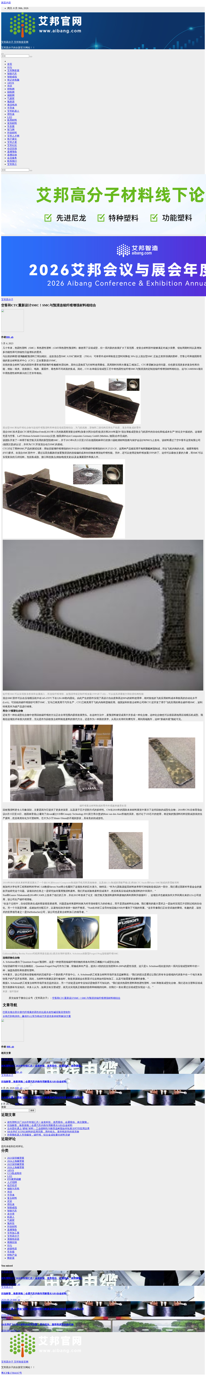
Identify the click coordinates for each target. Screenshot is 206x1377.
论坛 (9, 67)
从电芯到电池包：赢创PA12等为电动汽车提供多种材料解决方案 (37, 1016)
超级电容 (12, 1248)
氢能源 (10, 101)
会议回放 (12, 148)
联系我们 (12, 161)
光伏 (9, 85)
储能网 (10, 95)
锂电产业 (12, 1255)
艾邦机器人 (13, 111)
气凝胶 (10, 98)
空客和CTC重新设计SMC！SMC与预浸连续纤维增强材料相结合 (86, 998)
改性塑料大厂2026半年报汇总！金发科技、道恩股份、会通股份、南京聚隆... (42, 1066)
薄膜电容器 (13, 1239)
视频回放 (12, 1242)
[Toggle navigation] (2, 53)
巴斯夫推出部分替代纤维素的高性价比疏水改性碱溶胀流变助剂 (36, 1012)
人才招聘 (12, 1182)
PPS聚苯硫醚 (14, 1179)
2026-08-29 (7, 1284)
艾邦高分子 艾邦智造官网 (14, 42)
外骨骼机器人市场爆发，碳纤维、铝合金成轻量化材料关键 (38, 1134)
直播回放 (12, 154)
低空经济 (12, 1185)
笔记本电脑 (13, 80)
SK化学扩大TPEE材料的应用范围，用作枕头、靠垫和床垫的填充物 (43, 1131)
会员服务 (12, 158)
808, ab (9, 337)
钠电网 (10, 92)
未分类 (10, 1214)
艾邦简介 (12, 164)
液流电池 (12, 104)
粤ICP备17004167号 (11, 1373)
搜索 (3, 1107)
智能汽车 (12, 73)
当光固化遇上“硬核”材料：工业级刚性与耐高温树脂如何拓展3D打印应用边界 (42, 1097)
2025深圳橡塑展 (15, 1164)
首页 (9, 64)
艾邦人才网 (13, 136)
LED (9, 117)
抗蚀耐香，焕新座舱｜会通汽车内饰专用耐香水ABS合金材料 (33, 1081)
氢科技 (10, 1223)
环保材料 (12, 132)
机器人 (10, 1217)
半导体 (10, 108)
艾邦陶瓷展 (13, 70)
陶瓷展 (10, 1258)
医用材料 (12, 120)
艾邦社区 (12, 145)
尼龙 (9, 1201)
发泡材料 (12, 123)
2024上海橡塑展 (15, 1161)
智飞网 (10, 129)
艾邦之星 (12, 142)
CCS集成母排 (14, 1173)
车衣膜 (10, 126)
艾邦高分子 (7, 299)
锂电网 (10, 89)
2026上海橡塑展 (15, 1167)
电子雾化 (12, 139)
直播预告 (12, 151)
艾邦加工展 (13, 1232)
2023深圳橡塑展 (15, 1158)
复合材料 (12, 1198)
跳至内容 (6, 2)
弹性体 (10, 114)
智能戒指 (12, 76)
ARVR (10, 83)
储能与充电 (13, 1188)
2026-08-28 (7, 1315)
